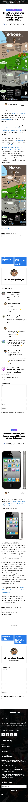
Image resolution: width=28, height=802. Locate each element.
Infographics (11, 9)
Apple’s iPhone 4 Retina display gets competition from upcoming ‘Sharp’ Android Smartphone (15, 370)
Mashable (7, 228)
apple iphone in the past (8, 235)
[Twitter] (11, 734)
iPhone (19, 9)
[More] (23, 24)
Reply (8, 299)
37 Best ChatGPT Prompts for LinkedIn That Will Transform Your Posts (13, 761)
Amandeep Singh (12, 104)
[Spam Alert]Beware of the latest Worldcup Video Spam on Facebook (20, 262)
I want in (14, 790)
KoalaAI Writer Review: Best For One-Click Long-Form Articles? (12, 768)
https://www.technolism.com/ (14, 281)
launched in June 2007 (12, 149)
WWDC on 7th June (18, 113)
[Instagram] (7, 734)
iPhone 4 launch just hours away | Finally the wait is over (7, 261)
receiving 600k (6, 119)
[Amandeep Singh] (6, 104)
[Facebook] (3, 734)
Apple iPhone (18, 140)
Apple (10, 111)
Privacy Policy (18, 794)
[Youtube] (15, 734)
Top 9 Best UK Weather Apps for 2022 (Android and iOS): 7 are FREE (13, 775)
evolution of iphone (19, 235)
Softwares (4, 765)
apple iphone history (11, 233)
